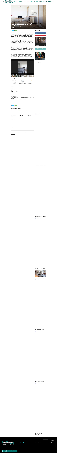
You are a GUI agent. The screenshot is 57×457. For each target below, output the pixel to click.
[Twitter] (13, 30)
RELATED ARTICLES (13, 108)
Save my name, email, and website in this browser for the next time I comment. (20, 132)
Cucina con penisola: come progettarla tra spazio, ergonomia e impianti (40, 112)
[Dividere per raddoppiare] (14, 112)
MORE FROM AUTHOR (18, 108)
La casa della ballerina (29, 115)
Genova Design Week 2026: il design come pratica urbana (40, 434)
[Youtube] (23, 442)
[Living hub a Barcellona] (22, 112)
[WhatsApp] (16, 30)
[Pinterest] (14, 30)
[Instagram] (20, 442)
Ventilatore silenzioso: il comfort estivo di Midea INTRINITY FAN (40, 269)
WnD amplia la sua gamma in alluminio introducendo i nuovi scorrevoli (39, 330)
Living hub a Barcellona (21, 115)
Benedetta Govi (13, 27)
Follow (45, 33)
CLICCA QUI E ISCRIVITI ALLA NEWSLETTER (41, 48)
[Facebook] (11, 30)
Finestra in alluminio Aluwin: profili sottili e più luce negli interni (40, 216)
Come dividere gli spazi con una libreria (39, 278)
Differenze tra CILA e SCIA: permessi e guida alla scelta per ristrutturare (40, 164)
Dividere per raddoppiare (13, 115)
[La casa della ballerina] (30, 112)
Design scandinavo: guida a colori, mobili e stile (40, 382)
